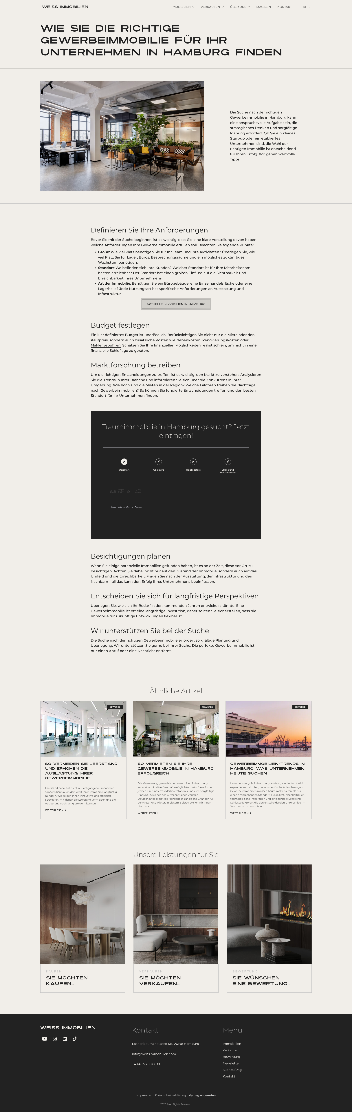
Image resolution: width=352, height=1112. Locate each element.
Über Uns (238, 7)
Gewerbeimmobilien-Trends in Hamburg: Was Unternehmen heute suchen (267, 768)
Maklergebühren (106, 345)
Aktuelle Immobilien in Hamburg (176, 304)
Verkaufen (210, 7)
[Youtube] (44, 1039)
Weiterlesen (55, 810)
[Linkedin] (64, 1039)
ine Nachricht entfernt (151, 651)
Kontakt (284, 7)
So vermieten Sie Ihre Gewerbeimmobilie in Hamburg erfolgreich (176, 768)
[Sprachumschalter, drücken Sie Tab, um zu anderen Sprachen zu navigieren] (306, 7)
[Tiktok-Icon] (75, 1039)
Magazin (263, 7)
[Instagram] (54, 1039)
